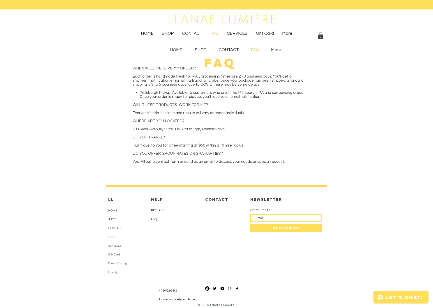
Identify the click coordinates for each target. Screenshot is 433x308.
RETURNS (157, 210)
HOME (112, 210)
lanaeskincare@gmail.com (177, 299)
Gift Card (114, 254)
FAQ (111, 237)
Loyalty (112, 272)
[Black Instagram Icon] (230, 288)
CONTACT (115, 228)
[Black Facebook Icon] (237, 288)
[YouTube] (222, 288)
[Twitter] (215, 288)
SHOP (112, 219)
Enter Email (259, 210)
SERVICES (114, 245)
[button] (320, 35)
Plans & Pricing (117, 263)
